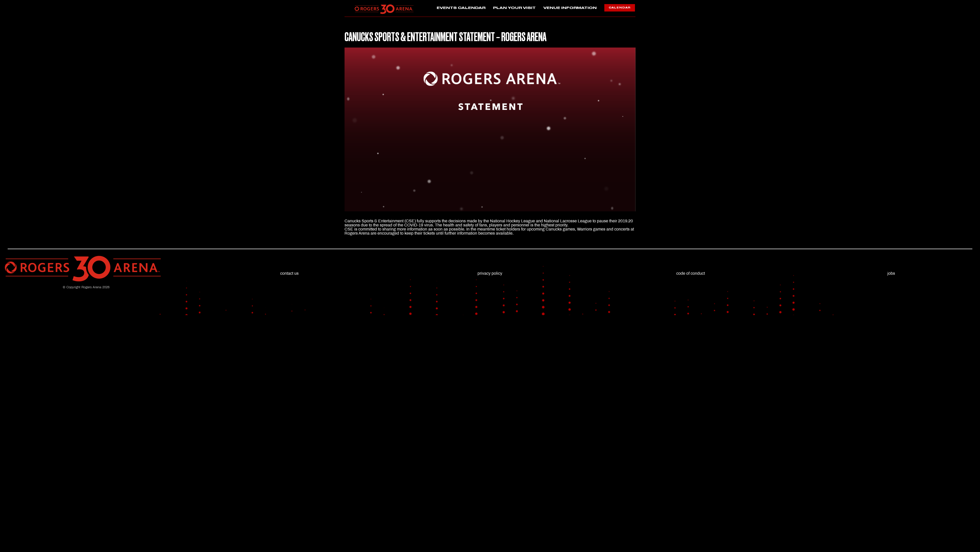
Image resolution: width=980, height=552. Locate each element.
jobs (891, 273)
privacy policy (489, 273)
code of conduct (690, 273)
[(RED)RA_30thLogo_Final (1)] (384, 6)
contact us (289, 273)
